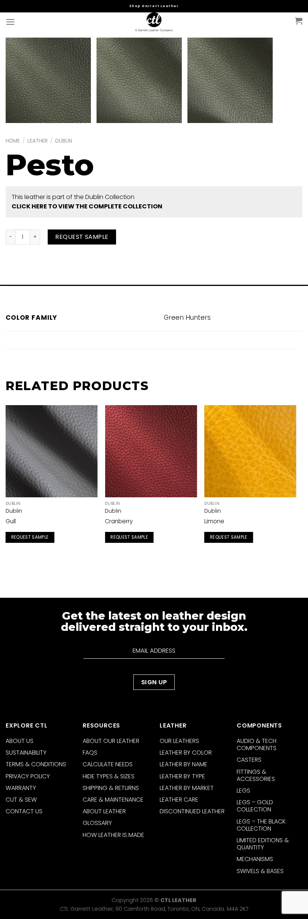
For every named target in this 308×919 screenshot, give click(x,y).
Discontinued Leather (192, 811)
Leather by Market (187, 788)
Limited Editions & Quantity (263, 843)
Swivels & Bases (260, 871)
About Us (19, 741)
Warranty (21, 788)
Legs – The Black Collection (261, 824)
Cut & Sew (21, 800)
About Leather (104, 811)
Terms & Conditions (36, 764)
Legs (243, 790)
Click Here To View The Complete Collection (87, 206)
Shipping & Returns (111, 788)
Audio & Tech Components (256, 744)
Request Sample (82, 236)
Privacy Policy (28, 776)
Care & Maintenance (113, 800)
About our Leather (111, 741)
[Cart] (298, 20)
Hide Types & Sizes (108, 776)
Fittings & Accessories (256, 775)
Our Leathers (179, 741)
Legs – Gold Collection (255, 805)
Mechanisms (255, 859)
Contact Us (24, 811)
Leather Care (179, 800)
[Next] (296, 482)
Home (13, 140)
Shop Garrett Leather (154, 6)
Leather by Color (186, 752)
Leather (37, 140)
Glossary (97, 823)
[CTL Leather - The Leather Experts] (154, 22)
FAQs (90, 752)
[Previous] (6, 482)
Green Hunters (187, 317)
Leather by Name (183, 764)
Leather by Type (182, 776)
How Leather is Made (113, 835)
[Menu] (10, 22)
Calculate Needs (108, 764)
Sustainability (26, 752)
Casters (249, 760)
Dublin (63, 140)
